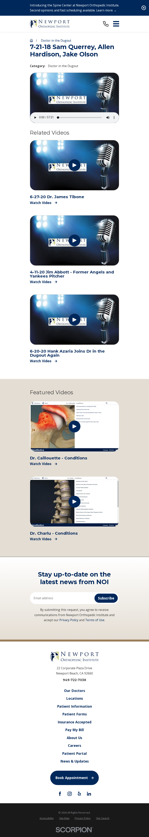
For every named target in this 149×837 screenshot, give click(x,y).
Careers (74, 745)
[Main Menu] (116, 24)
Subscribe (106, 598)
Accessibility (47, 818)
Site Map (64, 818)
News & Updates (74, 761)
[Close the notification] (143, 8)
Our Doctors (74, 690)
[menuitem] (47, 818)
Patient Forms (74, 714)
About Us (74, 737)
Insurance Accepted (74, 722)
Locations (74, 698)
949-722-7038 (74, 680)
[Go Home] (31, 40)
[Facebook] (60, 794)
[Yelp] (79, 794)
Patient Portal (74, 753)
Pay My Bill (74, 729)
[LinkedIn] (89, 794)
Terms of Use (94, 620)
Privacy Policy (68, 620)
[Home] (50, 24)
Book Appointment (71, 777)
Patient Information (74, 706)
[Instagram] (70, 794)
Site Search (102, 818)
